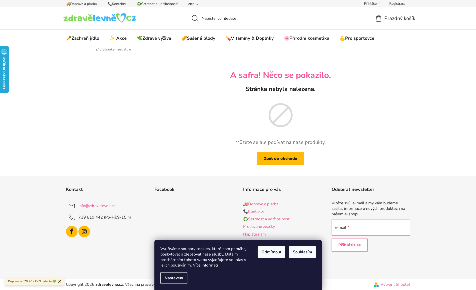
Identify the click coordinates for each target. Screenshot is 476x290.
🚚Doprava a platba (81, 3)
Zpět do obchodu (280, 158)
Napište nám (254, 234)
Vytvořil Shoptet (395, 284)
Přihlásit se (349, 245)
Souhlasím (302, 252)
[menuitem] (82, 38)
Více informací (205, 265)
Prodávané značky (259, 226)
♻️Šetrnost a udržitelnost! (157, 3)
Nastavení (174, 278)
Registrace (397, 3)
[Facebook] (71, 231)
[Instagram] (84, 231)
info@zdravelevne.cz (96, 206)
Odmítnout (271, 252)
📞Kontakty (117, 3)
